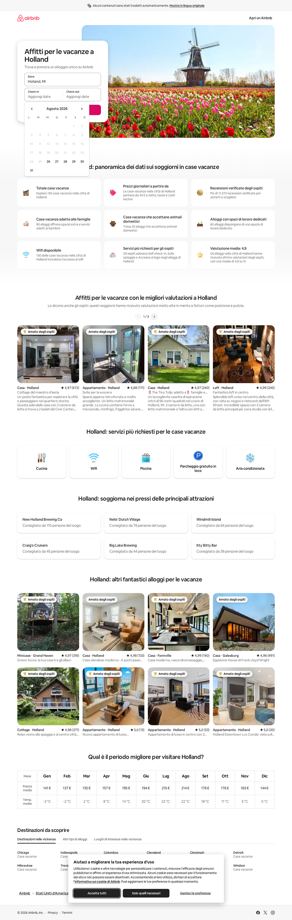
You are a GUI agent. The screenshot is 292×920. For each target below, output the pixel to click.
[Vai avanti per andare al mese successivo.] (81, 109)
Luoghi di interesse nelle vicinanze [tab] (118, 839)
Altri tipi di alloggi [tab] (75, 839)
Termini (67, 913)
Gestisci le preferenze (195, 893)
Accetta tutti (97, 893)
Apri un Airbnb (260, 18)
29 (73, 161)
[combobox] (62, 81)
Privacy (53, 913)
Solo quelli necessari (146, 893)
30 (82, 161)
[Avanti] (154, 316)
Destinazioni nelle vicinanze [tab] (36, 839)
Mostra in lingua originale (186, 6)
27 (57, 161)
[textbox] (43, 96)
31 (31, 170)
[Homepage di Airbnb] (28, 18)
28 (65, 161)
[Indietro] (138, 316)
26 (48, 161)
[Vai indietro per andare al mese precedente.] (32, 109)
